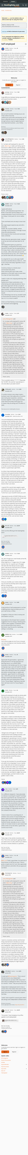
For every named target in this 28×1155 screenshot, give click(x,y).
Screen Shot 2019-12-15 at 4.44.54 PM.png (11, 535)
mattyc (7, 48)
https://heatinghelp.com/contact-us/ (10, 26)
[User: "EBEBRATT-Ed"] (2, 635)
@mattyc (3, 639)
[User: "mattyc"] (2, 49)
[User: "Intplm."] (5, 197)
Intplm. (7, 313)
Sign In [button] (9, 85)
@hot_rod (4, 860)
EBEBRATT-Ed (8, 634)
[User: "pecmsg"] (2, 92)
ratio (6, 789)
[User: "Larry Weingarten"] (2, 139)
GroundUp (7, 414)
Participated (4, 1073)
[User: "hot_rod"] (2, 526)
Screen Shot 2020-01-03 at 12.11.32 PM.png (11, 1020)
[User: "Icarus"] (2, 691)
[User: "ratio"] (7, 782)
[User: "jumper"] (2, 603)
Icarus (6, 690)
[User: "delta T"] (7, 102)
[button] (26, 44)
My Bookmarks (14, 1064)
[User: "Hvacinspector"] (2, 873)
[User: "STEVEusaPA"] (2, 389)
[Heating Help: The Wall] (11, 5)
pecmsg (7, 92)
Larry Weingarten (9, 139)
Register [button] (18, 85)
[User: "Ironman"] (3, 102)
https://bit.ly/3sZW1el (19, 1004)
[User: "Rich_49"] (5, 132)
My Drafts (14, 1068)
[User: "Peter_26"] (5, 519)
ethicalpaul (8, 971)
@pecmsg (7, 146)
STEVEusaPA (8, 389)
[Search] (23, 5)
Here (9, 18)
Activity (3, 1062)
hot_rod (7, 525)
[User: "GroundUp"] (2, 415)
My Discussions (5, 1066)
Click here (4, 31)
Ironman (7, 108)
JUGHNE (7, 204)
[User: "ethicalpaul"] (3, 132)
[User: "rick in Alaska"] (5, 102)
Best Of (3, 1070)
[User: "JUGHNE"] (2, 204)
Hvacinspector (8, 873)
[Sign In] (25, 5)
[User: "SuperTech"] (9, 102)
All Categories (4, 1058)
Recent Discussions (6, 1060)
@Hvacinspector (12, 976)
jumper (7, 602)
